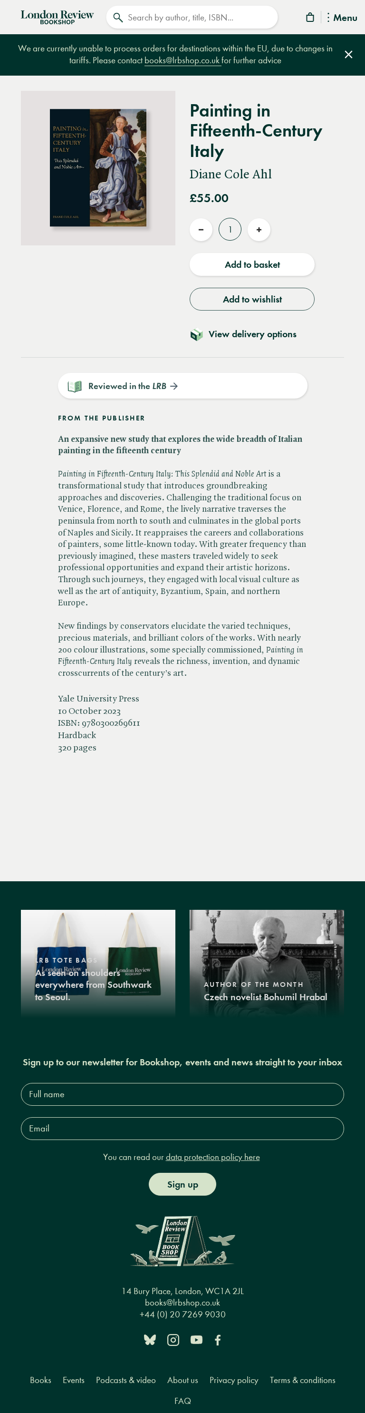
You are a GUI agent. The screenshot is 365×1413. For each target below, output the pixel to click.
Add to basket (252, 264)
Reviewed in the (127, 385)
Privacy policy (234, 1379)
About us (182, 1379)
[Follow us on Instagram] (173, 1339)
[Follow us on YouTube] (196, 1339)
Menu (345, 18)
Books (40, 1379)
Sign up (182, 1184)
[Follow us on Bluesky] (150, 1339)
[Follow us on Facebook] (217, 1339)
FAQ (182, 1400)
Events (74, 1379)
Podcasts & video (126, 1379)
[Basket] (311, 19)
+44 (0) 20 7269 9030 (183, 1314)
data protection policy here (213, 1156)
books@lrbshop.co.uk (182, 60)
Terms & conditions (303, 1379)
